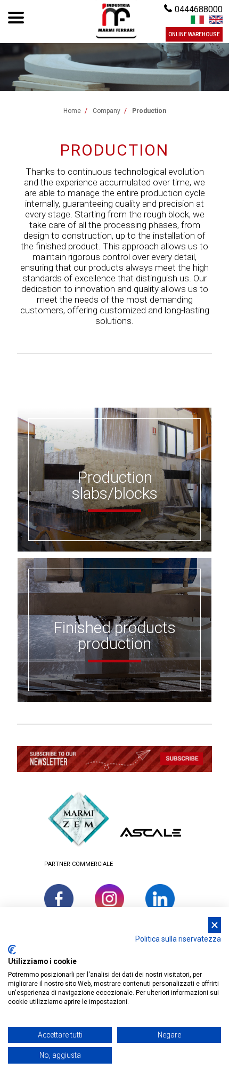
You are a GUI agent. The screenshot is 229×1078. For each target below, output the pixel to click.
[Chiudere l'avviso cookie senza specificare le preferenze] (214, 925)
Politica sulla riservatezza (178, 939)
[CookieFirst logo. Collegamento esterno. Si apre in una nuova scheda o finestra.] (12, 949)
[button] (114, 760)
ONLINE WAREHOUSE (194, 34)
